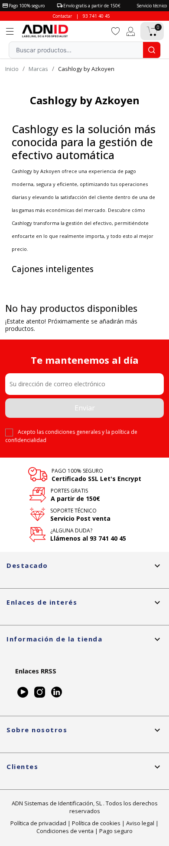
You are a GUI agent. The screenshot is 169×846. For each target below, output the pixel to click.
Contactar (62, 16)
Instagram (39, 692)
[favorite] (115, 30)
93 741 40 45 (96, 16)
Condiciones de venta (65, 831)
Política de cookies (96, 823)
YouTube (22, 692)
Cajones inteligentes (53, 269)
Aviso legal (140, 823)
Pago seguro (116, 831)
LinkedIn (56, 692)
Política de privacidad (38, 823)
